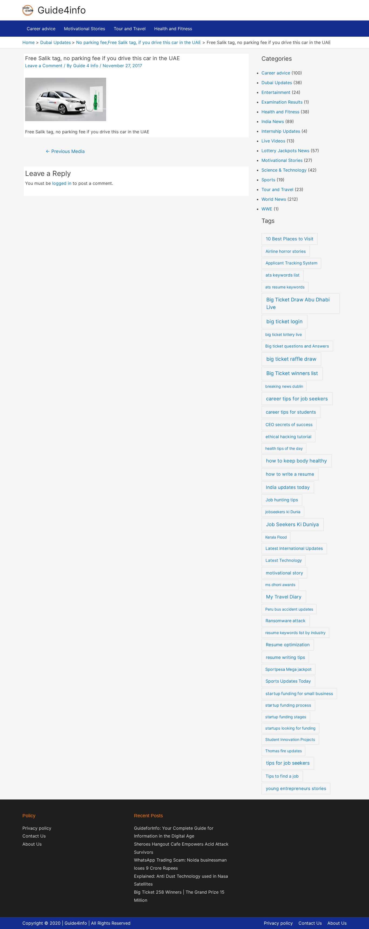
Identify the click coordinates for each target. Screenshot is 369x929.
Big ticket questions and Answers (297, 346)
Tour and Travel (277, 189)
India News (272, 121)
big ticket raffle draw (291, 359)
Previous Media (65, 151)
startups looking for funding (290, 728)
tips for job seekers (288, 763)
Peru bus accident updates (289, 609)
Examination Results (282, 102)
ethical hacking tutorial (288, 436)
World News (273, 199)
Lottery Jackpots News (285, 150)
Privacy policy (36, 828)
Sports (268, 179)
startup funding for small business (299, 693)
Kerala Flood (276, 537)
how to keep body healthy (296, 461)
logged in (61, 183)
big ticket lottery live (283, 334)
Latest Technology (284, 560)
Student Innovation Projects (290, 739)
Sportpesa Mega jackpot (288, 669)
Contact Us (34, 836)
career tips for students (291, 412)
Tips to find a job (282, 776)
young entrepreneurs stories (296, 788)
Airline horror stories (286, 251)
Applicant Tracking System (291, 263)
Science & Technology (284, 170)
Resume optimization (288, 644)
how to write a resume (290, 474)
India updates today (288, 487)
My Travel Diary (283, 597)
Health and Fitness (280, 111)
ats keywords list (283, 275)
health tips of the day (284, 448)
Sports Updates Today (288, 681)
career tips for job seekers (297, 398)
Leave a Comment (43, 65)
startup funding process (288, 705)
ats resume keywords (285, 287)
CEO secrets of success (289, 424)
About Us (32, 844)
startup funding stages (285, 716)
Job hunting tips (282, 499)
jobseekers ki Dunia (282, 511)
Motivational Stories (282, 160)
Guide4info (62, 10)
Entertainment (275, 92)
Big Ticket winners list (292, 373)
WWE (266, 209)
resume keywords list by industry (295, 632)
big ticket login (284, 321)
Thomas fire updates (283, 750)
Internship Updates (280, 131)
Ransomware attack (286, 620)
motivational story (284, 573)
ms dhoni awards (280, 584)
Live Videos (273, 141)
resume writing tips (285, 657)
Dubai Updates (276, 82)
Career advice (275, 73)
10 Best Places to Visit (289, 238)
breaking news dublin (284, 386)
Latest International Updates (294, 548)
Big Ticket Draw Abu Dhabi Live (298, 303)
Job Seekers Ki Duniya (292, 524)
